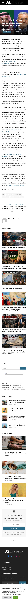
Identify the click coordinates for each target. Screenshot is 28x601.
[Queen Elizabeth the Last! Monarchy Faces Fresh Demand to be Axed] (14, 443)
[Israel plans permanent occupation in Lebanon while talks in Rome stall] (14, 278)
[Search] (25, 2)
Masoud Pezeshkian (16, 194)
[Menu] (3, 2)
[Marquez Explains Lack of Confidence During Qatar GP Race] (14, 467)
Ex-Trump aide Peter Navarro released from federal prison (20, 208)
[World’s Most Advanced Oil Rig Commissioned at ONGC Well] (4, 418)
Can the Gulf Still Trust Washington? (13, 247)
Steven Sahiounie (11, 29)
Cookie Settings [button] (7, 597)
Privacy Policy (13, 534)
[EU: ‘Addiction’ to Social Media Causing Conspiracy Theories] (4, 410)
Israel (7, 194)
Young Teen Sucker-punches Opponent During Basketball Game (14, 500)
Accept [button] (15, 597)
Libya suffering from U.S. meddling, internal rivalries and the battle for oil (14, 267)
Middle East (7, 31)
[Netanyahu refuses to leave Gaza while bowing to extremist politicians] (14, 321)
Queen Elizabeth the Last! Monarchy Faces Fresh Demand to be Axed (15, 454)
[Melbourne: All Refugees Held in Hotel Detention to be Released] (4, 425)
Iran (3, 194)
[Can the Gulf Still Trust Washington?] (14, 239)
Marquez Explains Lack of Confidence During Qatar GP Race (15, 477)
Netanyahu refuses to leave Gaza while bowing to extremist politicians (14, 330)
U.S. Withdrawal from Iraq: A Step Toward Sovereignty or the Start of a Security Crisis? (13, 352)
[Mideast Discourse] (15, 2)
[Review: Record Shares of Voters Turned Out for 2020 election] (4, 402)
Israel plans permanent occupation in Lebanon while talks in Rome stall (13, 287)
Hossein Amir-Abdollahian (15, 185)
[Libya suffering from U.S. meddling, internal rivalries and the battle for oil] (14, 257)
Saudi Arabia (20, 196)
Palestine (12, 196)
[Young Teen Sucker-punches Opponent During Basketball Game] (14, 490)
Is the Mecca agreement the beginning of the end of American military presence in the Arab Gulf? (14, 309)
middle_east (5, 196)
